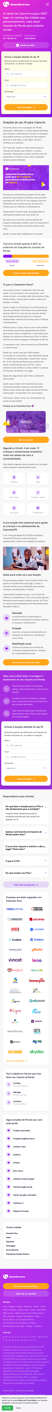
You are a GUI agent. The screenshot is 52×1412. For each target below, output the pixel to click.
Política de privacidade (25, 1390)
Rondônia (23, 1322)
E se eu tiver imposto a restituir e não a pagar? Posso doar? (25, 847)
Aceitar (7, 1408)
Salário (7, 740)
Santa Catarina (9, 1326)
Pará (5, 1316)
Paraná (19, 1316)
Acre (5, 1306)
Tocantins (38, 1326)
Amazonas (28, 1306)
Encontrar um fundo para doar (26, 662)
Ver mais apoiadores (15, 1060)
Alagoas (12, 1306)
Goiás (33, 1309)
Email (6, 752)
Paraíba (11, 1316)
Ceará (42, 1306)
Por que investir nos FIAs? (18, 872)
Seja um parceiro (26, 439)
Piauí (37, 1316)
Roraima (32, 1322)
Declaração (8, 763)
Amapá (19, 1306)
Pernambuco (29, 1316)
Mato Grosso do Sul (23, 1313)
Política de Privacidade (26, 1400)
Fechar (18, 1408)
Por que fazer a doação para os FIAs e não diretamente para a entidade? (24, 807)
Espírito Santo (23, 1309)
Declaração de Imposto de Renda (31, 1394)
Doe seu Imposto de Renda (26, 1286)
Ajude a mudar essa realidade (26, 272)
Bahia (36, 1306)
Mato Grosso (8, 1313)
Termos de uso (9, 1390)
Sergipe (29, 1326)
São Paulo (20, 1326)
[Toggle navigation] (47, 4)
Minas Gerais (38, 1313)
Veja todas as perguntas (24, 884)
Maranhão (41, 1309)
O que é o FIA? (13, 861)
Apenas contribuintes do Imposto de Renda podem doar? (24, 833)
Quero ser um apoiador (26, 1293)
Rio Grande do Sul (10, 1322)
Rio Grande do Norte (25, 1319)
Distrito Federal (9, 1309)
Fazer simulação (24, 778)
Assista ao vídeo (27, 45)
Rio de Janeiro (9, 1319)
